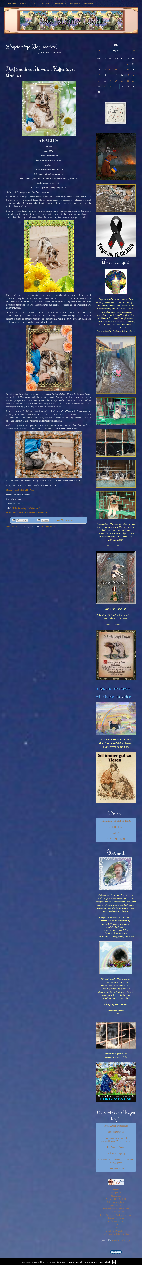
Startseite (12, 3)
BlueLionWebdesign (121, 1240)
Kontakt (33, 3)
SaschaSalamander (116, 1218)
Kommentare (46, 526)
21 (122, 80)
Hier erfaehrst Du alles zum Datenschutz (89, 1261)
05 (110, 69)
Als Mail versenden (66, 520)
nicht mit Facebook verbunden (13, 520)
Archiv (23, 3)
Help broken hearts (115, 1168)
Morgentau (116, 1195)
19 (110, 80)
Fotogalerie (75, 3)
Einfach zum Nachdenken (115, 1230)
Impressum (46, 3)
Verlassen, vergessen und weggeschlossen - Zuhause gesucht (116, 1139)
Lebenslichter (12, 526)
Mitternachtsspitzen (115, 1202)
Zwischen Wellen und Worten (116, 1208)
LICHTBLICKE (115, 826)
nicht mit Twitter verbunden (38, 520)
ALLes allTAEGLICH (116, 1198)
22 (128, 80)
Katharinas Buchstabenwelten (116, 1233)
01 (128, 64)
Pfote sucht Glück (116, 1131)
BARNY (116, 832)
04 (105, 69)
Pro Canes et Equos (115, 1147)
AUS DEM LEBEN (116, 838)
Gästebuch (88, 3)
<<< (98, 50)
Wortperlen (116, 1192)
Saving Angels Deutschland (116, 1125)
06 (116, 69)
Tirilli (115, 1224)
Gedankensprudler (116, 1211)
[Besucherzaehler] (116, 1251)
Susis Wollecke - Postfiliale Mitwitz (115, 1214)
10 (99, 75)
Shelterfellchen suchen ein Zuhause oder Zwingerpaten (115, 1161)
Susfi (116, 1227)
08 (128, 69)
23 (133, 80)
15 (128, 75)
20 (116, 80)
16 (133, 75)
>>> (133, 50)
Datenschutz (60, 3)
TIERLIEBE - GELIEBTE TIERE (115, 820)
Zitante (116, 1189)
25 (105, 86)
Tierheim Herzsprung (115, 1153)
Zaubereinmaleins (116, 1221)
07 (122, 69)
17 (99, 80)
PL (55, 526)
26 (110, 86)
